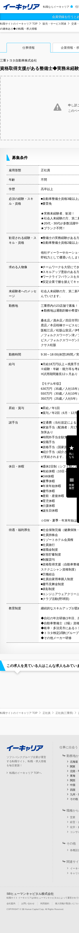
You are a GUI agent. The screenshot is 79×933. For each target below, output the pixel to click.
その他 (74, 799)
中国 (72, 785)
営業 (72, 817)
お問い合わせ (27, 903)
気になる (71, 455)
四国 (72, 789)
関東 (72, 766)
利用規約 (44, 903)
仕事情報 (28, 47)
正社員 (46, 713)
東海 (72, 775)
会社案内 (11, 903)
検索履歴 (71, 487)
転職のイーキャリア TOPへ (25, 772)
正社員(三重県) (64, 713)
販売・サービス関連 (54, 23)
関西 (72, 780)
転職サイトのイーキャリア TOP (19, 23)
